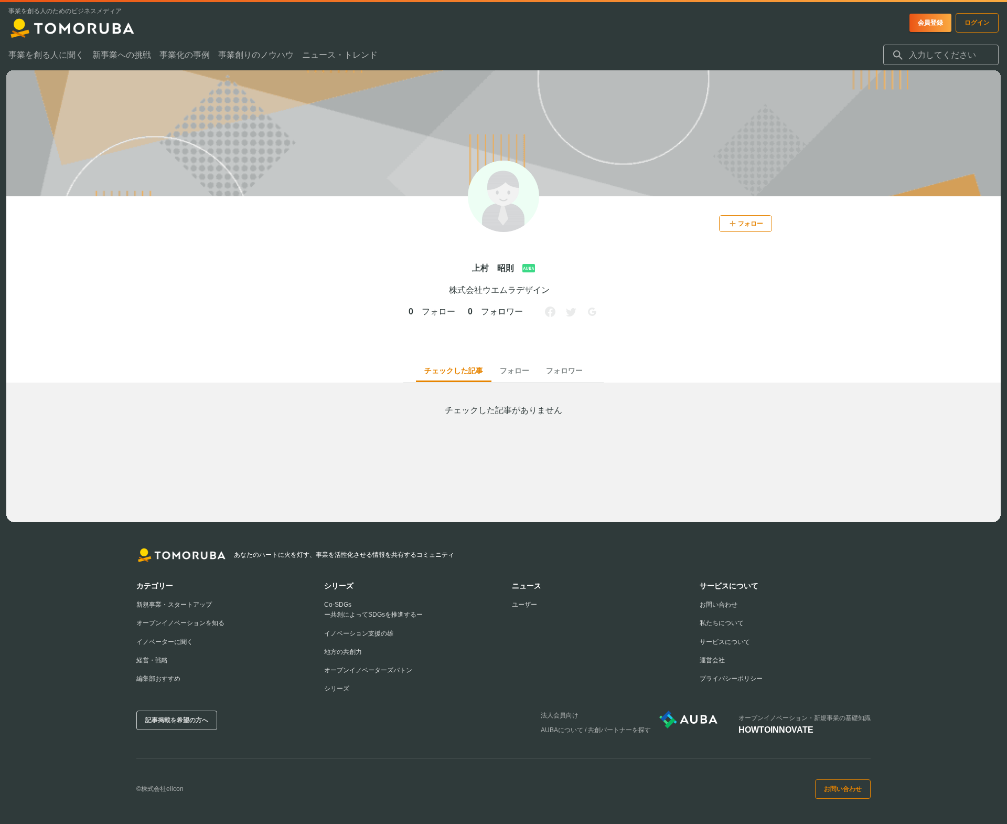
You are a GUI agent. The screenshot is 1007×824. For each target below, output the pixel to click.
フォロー (514, 370)
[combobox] (941, 55)
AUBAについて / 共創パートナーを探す (596, 730)
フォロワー (564, 370)
